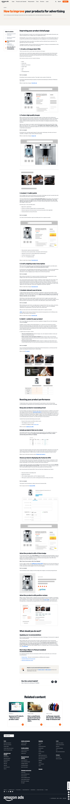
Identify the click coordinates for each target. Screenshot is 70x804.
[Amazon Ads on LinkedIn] (4, 791)
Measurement (31, 1)
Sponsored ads (6, 756)
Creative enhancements (25, 749)
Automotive (40, 742)
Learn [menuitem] (57, 741)
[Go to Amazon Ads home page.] (14, 798)
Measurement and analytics (25, 757)
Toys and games (41, 763)
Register (65, 1)
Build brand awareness (7, 742)
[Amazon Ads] (4, 1)
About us (5, 789)
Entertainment (41, 748)
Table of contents (9, 31)
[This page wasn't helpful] (52, 682)
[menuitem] (9, 762)
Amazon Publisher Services (25, 777)
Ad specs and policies (59, 748)
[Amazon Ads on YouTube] (10, 791)
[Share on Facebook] (68, 792)
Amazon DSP (23, 772)
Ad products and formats (7, 754)
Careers (46, 789)
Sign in (59, 1)
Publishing (40, 760)
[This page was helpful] (56, 682)
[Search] (55, 1)
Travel (40, 765)
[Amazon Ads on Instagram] (8, 791)
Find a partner (58, 756)
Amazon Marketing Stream (25, 761)
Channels (40, 769)
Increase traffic (6, 746)
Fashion (40, 749)
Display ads (5, 761)
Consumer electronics (42, 746)
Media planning (23, 744)
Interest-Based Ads (25, 789)
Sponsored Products (7, 758)
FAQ (56, 749)
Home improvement (42, 758)
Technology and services (26, 770)
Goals (13, 1)
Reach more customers (7, 744)
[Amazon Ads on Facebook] (12, 791)
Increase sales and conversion (8, 748)
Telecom (40, 762)
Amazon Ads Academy (59, 742)
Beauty (40, 744)
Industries (41, 741)
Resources (57, 746)
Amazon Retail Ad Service (25, 779)
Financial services (41, 751)
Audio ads (5, 765)
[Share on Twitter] (68, 794)
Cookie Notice (33, 789)
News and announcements (60, 751)
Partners (42, 1)
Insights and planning (25, 741)
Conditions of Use (11, 789)
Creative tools (23, 753)
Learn (47, 1)
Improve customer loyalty (8, 749)
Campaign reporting (24, 763)
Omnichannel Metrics (24, 765)
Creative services (24, 751)
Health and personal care (43, 755)
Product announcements (60, 744)
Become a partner (59, 758)
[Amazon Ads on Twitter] (6, 791)
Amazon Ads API (24, 775)
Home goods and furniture (43, 756)
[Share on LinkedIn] (68, 797)
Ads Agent (23, 782)
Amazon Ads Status (40, 789)
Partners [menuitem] (58, 755)
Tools (37, 1)
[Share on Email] (68, 799)
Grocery (40, 753)
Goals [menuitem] (5, 741)
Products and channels (21, 1)
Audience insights (24, 742)
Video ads (5, 763)
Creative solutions (25, 748)
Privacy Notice (18, 789)
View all (5, 768)
